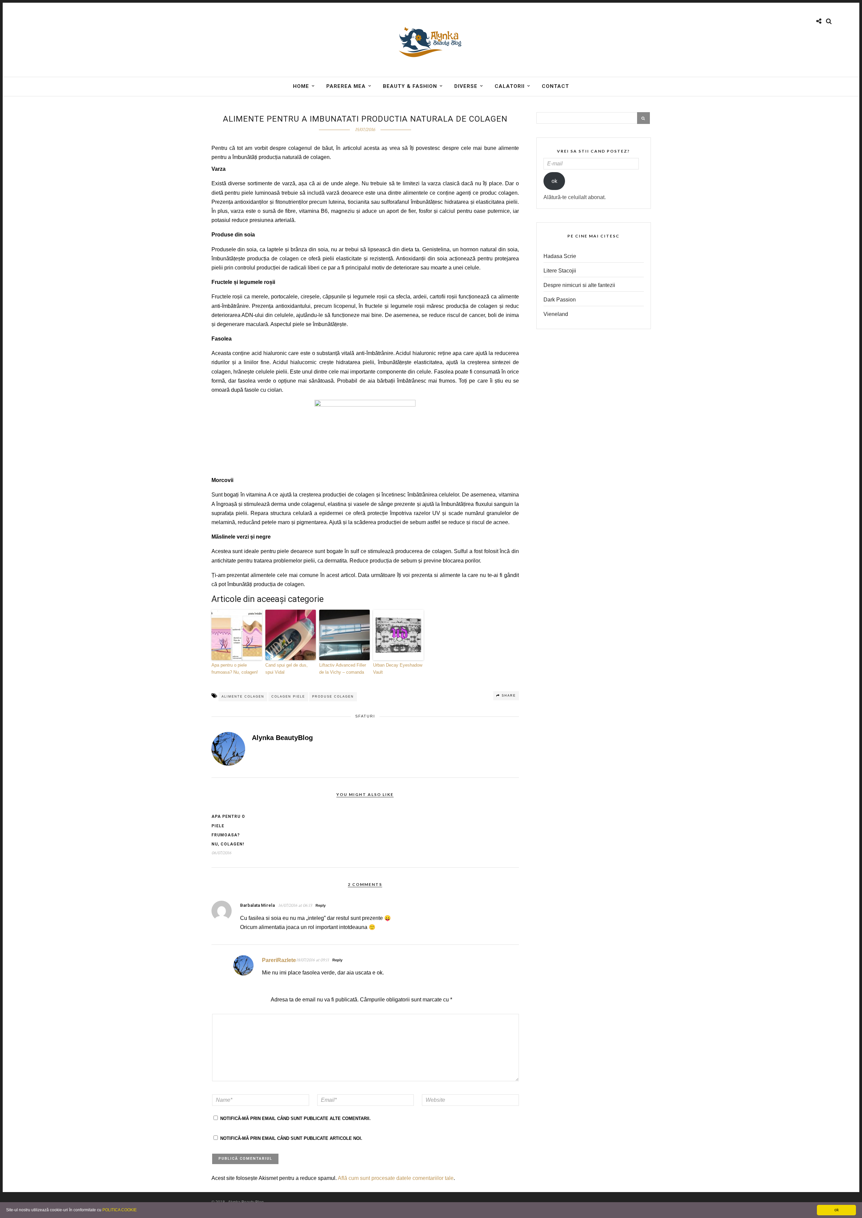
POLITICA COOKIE (119, 1210)
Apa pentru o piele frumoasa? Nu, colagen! (234, 669)
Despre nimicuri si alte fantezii (579, 285)
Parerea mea (346, 86)
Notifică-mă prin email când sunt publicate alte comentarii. (295, 1118)
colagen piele (288, 696)
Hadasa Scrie (559, 256)
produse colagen (333, 696)
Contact (555, 86)
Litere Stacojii (559, 271)
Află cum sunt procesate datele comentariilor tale (396, 1178)
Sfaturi (365, 716)
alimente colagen (243, 696)
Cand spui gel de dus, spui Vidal (286, 669)
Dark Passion (559, 299)
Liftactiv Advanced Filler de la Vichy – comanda (342, 669)
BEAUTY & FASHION (410, 86)
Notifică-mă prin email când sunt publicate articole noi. (291, 1138)
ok (554, 181)
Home (301, 86)
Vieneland (555, 314)
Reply (321, 905)
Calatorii (510, 86)
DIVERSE (465, 86)
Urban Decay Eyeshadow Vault (397, 669)
